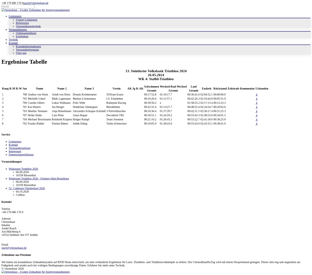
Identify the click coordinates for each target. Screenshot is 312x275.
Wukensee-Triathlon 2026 (23, 168)
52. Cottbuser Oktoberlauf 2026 (27, 188)
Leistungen (15, 141)
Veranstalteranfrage (20, 148)
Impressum (15, 151)
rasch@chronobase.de (35, 3)
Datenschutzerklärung (21, 154)
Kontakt (13, 144)
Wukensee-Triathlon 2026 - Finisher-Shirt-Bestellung (39, 178)
